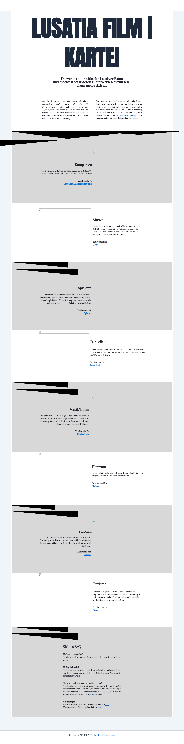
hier (93, 694)
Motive (95, 245)
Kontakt (101, 735)
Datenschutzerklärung (127, 115)
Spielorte (87, 313)
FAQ (107, 704)
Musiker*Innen (83, 434)
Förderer (96, 610)
